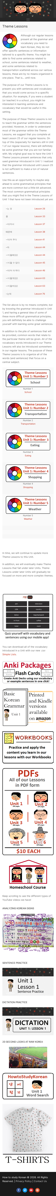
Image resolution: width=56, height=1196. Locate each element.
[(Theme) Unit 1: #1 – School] (28, 378)
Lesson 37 (39, 224)
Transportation (28, 423)
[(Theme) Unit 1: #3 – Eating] (28, 441)
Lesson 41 (39, 239)
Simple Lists (9, 654)
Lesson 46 (39, 270)
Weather (28, 519)
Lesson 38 (39, 231)
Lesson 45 (39, 262)
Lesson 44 (39, 247)
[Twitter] (25, 1190)
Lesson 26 (39, 208)
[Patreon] (37, 1190)
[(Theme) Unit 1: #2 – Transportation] (28, 410)
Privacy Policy (24, 1181)
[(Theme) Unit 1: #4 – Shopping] (28, 473)
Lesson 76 (39, 293)
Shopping (28, 487)
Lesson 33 (39, 216)
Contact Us (40, 1181)
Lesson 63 (39, 278)
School (28, 392)
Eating (28, 455)
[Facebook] (18, 1190)
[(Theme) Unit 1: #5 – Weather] (28, 505)
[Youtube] (31, 1190)
